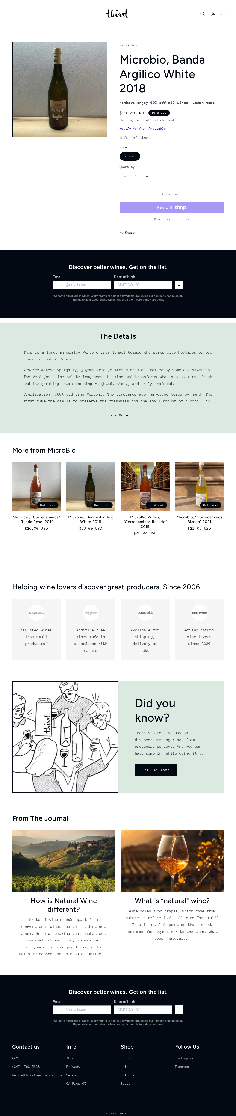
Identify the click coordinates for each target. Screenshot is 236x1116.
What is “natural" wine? (172, 900)
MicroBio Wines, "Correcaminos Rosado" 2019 (145, 522)
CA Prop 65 (76, 1083)
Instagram (184, 1058)
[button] (10, 14)
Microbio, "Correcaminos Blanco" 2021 (199, 519)
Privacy (73, 1066)
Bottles (128, 1058)
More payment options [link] (171, 219)
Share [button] (130, 232)
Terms (71, 1075)
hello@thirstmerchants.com (37, 1075)
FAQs (16, 1058)
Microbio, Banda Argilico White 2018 (91, 519)
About (71, 1058)
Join (125, 1066)
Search (127, 1083)
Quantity (127, 167)
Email (57, 277)
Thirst (125, 1113)
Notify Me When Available (143, 128)
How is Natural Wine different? (63, 905)
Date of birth (124, 277)
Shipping (127, 120)
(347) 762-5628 (26, 1066)
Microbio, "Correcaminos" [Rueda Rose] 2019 (36, 519)
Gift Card (130, 1075)
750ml (132, 157)
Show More (118, 415)
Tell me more (156, 770)
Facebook (183, 1066)
